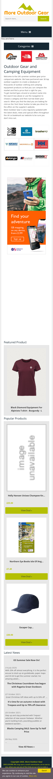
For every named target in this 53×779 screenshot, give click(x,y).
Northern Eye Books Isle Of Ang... (26, 561)
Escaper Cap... (26, 627)
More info (33, 776)
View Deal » (26, 510)
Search (43, 18)
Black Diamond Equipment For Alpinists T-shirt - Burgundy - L (26, 409)
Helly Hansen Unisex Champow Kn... (26, 495)
